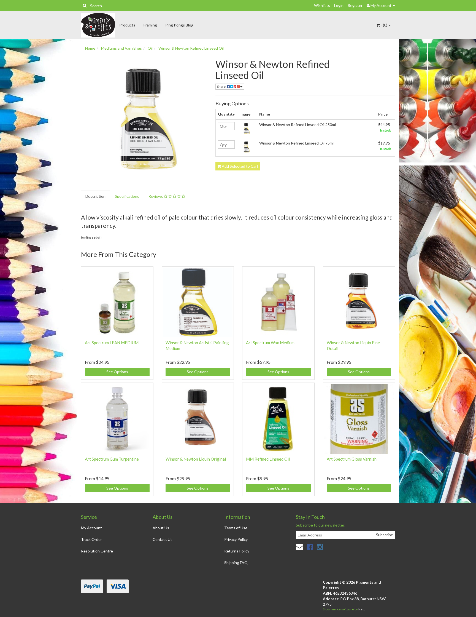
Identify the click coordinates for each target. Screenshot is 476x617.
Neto (361, 609)
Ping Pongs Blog (179, 25)
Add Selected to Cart (239, 166)
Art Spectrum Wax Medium (270, 342)
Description (95, 196)
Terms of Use (235, 527)
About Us (161, 527)
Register (355, 5)
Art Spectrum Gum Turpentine (112, 458)
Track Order (91, 539)
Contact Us (162, 539)
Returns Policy (236, 551)
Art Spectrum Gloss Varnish (352, 458)
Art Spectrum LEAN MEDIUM (112, 342)
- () (384, 25)
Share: (222, 86)
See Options (117, 371)
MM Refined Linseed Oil (268, 458)
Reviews (156, 196)
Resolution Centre (97, 551)
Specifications (127, 196)
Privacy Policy (236, 539)
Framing (150, 25)
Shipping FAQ (236, 562)
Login (339, 5)
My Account (91, 527)
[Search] (84, 5)
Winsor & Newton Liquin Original (196, 458)
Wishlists (322, 5)
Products (127, 25)
